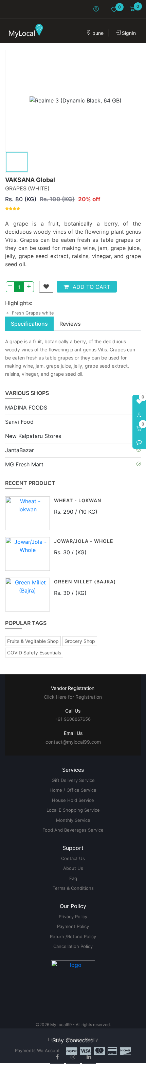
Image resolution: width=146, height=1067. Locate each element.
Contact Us (73, 858)
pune (97, 33)
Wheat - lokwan (77, 500)
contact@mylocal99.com (73, 742)
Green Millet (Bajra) (85, 581)
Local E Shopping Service (73, 810)
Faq (73, 878)
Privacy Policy (73, 916)
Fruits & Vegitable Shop (33, 641)
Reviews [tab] (70, 323)
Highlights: (18, 303)
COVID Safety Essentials (34, 652)
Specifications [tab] (29, 323)
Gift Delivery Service (73, 780)
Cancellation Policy (73, 946)
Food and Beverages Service (73, 830)
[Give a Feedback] (139, 442)
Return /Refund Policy (73, 936)
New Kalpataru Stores (33, 436)
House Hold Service (73, 800)
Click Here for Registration (73, 697)
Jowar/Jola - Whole (83, 541)
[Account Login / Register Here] (139, 415)
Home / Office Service (73, 790)
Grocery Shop (80, 641)
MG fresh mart (24, 464)
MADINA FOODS (26, 407)
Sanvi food (19, 421)
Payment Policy (73, 926)
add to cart (90, 286)
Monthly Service (73, 820)
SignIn (128, 33)
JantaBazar (19, 450)
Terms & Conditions (73, 888)
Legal (54, 1039)
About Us (73, 868)
